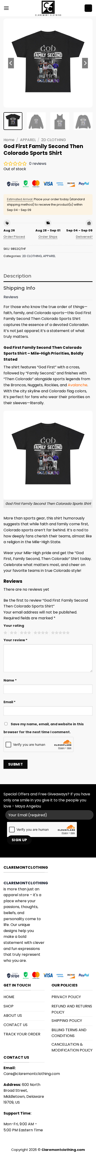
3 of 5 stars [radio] (24, 633)
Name (10, 680)
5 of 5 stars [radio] (60, 633)
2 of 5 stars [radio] (12, 633)
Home (8, 139)
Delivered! (84, 236)
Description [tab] (17, 276)
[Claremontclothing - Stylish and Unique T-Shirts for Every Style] (48, 8)
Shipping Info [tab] (19, 288)
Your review (15, 640)
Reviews (10, 297)
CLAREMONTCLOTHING (25, 883)
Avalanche (77, 385)
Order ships (47, 236)
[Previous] (11, 63)
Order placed (14, 236)
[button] (6, 8)
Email (9, 702)
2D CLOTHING (53, 139)
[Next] (85, 63)
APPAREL (28, 139)
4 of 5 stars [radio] (40, 633)
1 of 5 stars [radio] (4, 633)
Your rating (13, 625)
